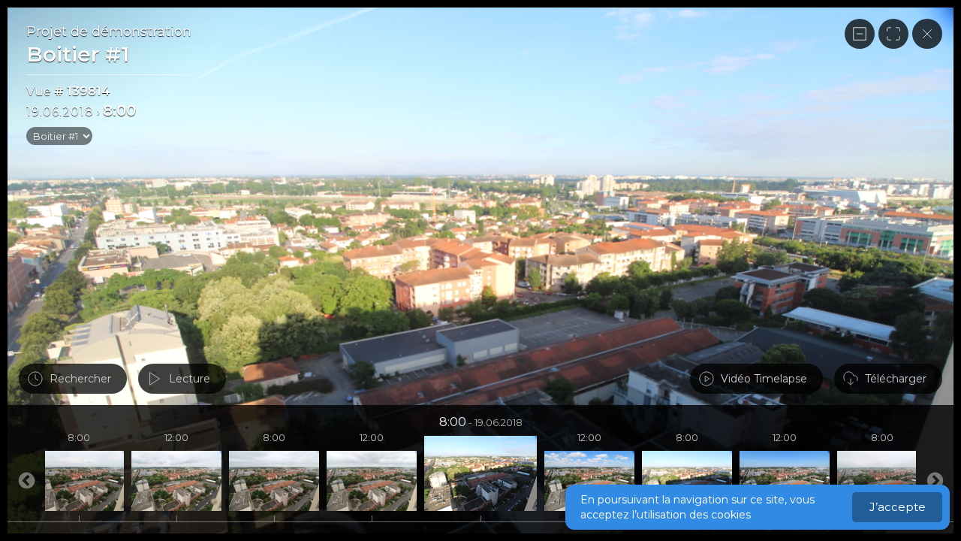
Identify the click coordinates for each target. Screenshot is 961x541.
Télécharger (895, 378)
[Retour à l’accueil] (927, 34)
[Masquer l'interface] (860, 34)
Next (26, 481)
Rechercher (80, 378)
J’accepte (897, 507)
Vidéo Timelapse (764, 378)
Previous (934, 481)
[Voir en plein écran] (893, 34)
